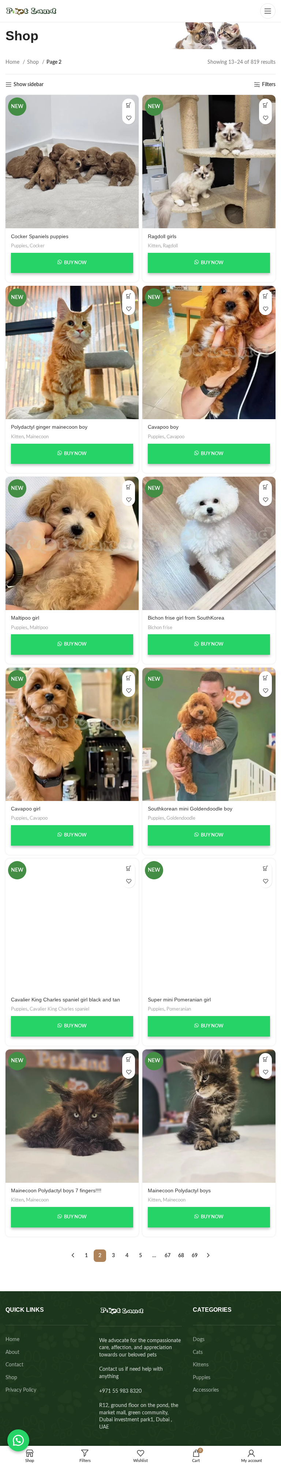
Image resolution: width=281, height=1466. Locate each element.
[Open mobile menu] (267, 11)
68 (181, 1255)
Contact (14, 1364)
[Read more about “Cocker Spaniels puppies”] (128, 105)
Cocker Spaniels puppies (39, 236)
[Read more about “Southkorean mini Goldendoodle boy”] (265, 677)
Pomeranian (178, 1009)
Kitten (154, 245)
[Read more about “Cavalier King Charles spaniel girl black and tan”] (128, 868)
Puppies (19, 245)
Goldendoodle (180, 818)
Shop (33, 62)
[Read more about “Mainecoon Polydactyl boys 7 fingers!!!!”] (128, 1059)
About (12, 1352)
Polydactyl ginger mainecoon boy (49, 427)
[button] (18, 1440)
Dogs (199, 1339)
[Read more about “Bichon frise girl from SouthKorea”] (265, 486)
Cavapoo (175, 436)
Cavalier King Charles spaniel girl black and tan (65, 999)
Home (13, 62)
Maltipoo (39, 627)
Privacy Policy (20, 1390)
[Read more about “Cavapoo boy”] (265, 295)
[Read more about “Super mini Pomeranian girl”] (265, 868)
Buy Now (75, 263)
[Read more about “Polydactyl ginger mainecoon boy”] (128, 295)
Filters (269, 84)
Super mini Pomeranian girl (179, 999)
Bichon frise (160, 627)
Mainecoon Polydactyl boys (179, 1190)
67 (168, 1255)
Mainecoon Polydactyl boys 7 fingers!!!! (56, 1190)
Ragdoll (170, 245)
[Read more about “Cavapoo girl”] (128, 677)
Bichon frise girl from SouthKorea (186, 618)
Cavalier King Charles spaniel (59, 1009)
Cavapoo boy (163, 427)
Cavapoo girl (25, 809)
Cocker (37, 245)
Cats (198, 1352)
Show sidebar (29, 84)
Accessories (206, 1390)
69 (195, 1255)
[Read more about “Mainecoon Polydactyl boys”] (265, 1059)
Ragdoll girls (162, 236)
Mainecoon (37, 436)
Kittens (201, 1364)
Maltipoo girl (25, 618)
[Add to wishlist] (128, 117)
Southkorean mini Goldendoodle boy (190, 809)
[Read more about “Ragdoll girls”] (265, 105)
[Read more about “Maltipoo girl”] (128, 486)
